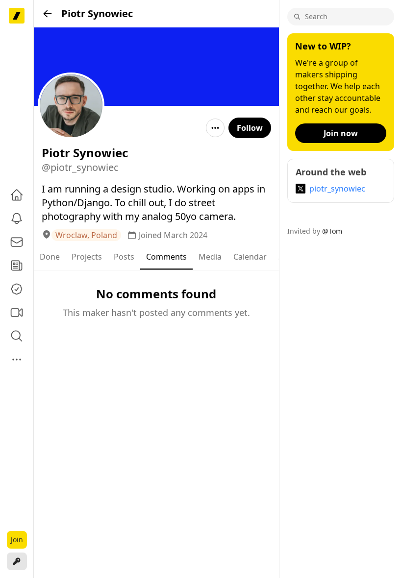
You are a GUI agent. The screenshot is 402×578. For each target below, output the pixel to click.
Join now (341, 133)
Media (210, 256)
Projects (87, 256)
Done (50, 256)
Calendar (250, 256)
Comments (166, 256)
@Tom (332, 231)
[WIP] (17, 16)
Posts (124, 256)
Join (17, 539)
